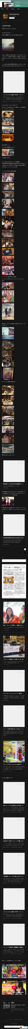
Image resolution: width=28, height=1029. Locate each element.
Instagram (12, 8)
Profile (7, 8)
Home (2, 8)
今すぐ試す (17, 5)
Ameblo (18, 8)
